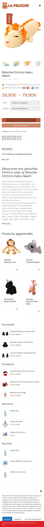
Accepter (7, 519)
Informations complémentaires (17, 154)
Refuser (18, 519)
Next (41, 33)
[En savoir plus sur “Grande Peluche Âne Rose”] (39, 311)
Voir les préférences (33, 519)
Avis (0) (5, 159)
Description (7, 148)
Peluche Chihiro (13, 79)
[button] (41, 491)
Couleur (5, 108)
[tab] (20, 148)
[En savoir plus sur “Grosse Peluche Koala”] (39, 269)
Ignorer (41, 524)
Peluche (4, 79)
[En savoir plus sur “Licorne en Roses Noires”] (17, 309)
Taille (4, 103)
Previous (3, 33)
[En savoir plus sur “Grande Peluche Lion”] (17, 269)
